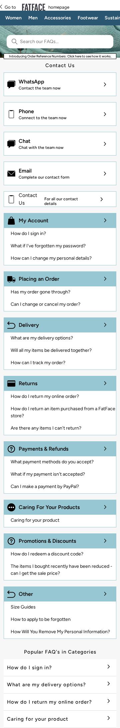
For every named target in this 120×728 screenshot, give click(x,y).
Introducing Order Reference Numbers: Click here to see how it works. (60, 56)
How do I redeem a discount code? (47, 554)
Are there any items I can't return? (46, 428)
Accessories (57, 18)
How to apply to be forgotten (41, 619)
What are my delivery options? (42, 338)
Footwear (88, 18)
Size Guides (23, 607)
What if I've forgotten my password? (48, 246)
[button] (60, 84)
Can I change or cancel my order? (45, 304)
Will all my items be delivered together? (51, 350)
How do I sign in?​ (28, 233)
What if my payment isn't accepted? (48, 474)
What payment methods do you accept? (52, 462)
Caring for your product (35, 520)
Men (33, 18)
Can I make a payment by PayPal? (45, 486)
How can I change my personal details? (51, 258)
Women (13, 18)
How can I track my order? (38, 363)
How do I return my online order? (45, 396)
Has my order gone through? (40, 292)
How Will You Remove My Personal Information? (60, 632)
